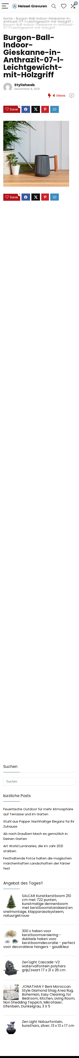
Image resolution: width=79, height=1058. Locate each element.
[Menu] (5, 6)
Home (8, 18)
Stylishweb (24, 84)
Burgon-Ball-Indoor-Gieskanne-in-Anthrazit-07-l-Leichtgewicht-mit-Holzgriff (37, 20)
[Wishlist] (63, 6)
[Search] (53, 6)
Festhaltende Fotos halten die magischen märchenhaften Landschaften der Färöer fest (37, 863)
